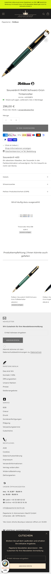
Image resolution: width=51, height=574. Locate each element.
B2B (4, 407)
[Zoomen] (46, 34)
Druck (5, 415)
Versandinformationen (12, 464)
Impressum (8, 460)
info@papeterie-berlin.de (14, 508)
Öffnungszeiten (9, 379)
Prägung (6, 423)
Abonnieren (25, 566)
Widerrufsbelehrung (12, 471)
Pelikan (15, 22)
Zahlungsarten (9, 475)
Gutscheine (8, 431)
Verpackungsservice (11, 427)
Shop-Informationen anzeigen (18, 148)
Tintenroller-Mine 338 (25, 227)
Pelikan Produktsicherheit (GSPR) (16, 191)
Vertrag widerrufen (11, 467)
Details (5, 177)
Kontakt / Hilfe (9, 375)
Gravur (5, 411)
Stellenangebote (10, 391)
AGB (5, 448)
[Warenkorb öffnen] (48, 14)
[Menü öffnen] (3, 14)
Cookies (6, 452)
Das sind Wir (8, 371)
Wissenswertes (9, 184)
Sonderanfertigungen (12, 419)
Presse (6, 387)
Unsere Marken (9, 383)
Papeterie (6, 22)
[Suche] (44, 14)
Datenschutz (35, 352)
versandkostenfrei (26, 110)
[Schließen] (46, 533)
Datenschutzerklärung (12, 456)
